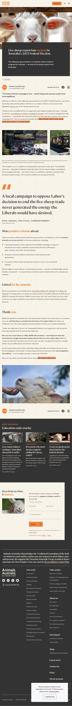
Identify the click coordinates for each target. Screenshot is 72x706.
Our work (30, 569)
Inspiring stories (31, 625)
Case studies (54, 642)
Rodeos (29, 603)
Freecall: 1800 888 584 (12, 585)
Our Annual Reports (56, 616)
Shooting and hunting (33, 588)
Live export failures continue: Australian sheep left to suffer (11, 449)
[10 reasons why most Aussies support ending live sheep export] (36, 437)
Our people (53, 609)
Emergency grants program (35, 632)
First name (36, 506)
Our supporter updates (57, 620)
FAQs (52, 672)
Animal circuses (31, 607)
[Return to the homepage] (6, 3)
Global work (30, 636)
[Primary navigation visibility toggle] (69, 3)
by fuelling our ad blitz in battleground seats (27, 113)
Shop (52, 649)
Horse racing (30, 596)
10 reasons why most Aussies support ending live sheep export (35, 450)
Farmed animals (31, 577)
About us (54, 598)
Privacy (44, 535)
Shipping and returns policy (59, 653)
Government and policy (34, 640)
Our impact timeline (56, 638)
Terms (49, 535)
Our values (53, 602)
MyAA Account (56, 678)
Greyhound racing (32, 592)
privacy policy (33, 532)
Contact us (54, 666)
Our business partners (57, 624)
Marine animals (31, 599)
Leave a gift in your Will (57, 591)
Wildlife (29, 585)
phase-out (14, 106)
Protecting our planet (33, 629)
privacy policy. (54, 691)
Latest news (55, 660)
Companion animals (33, 614)
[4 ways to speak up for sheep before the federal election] (59, 437)
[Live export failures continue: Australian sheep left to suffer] (12, 437)
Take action (55, 569)
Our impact (55, 634)
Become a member (56, 573)
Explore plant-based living (58, 587)
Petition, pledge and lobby (58, 584)
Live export (7, 79)
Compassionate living (33, 621)
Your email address (38, 514)
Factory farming (31, 581)
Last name (53, 506)
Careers (52, 613)
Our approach (54, 605)
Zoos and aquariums (33, 618)
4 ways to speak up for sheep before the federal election (59, 449)
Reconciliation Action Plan (56, 561)
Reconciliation (54, 627)
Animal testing (31, 610)
